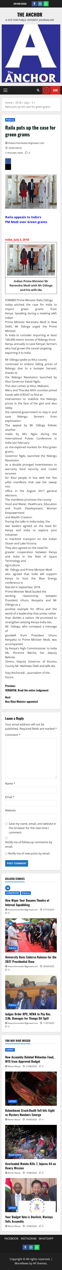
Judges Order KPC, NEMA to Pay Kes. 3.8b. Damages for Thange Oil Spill (28, 1016)
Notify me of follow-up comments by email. (28, 844)
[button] (5, 90)
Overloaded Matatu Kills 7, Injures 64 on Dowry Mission (30, 1165)
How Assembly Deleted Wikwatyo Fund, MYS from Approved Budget (29, 1059)
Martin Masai (14, 1066)
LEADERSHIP (12, 893)
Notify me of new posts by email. (29, 853)
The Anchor (29, 14)
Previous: (27, 688)
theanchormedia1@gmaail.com (26, 143)
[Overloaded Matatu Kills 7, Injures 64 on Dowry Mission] (31, 1142)
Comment (12, 735)
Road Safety (15, 1154)
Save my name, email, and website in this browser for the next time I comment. (32, 828)
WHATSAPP (46, 1238)
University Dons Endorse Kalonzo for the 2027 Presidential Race (30, 959)
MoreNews (22, 1263)
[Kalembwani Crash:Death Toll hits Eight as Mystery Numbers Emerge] (31, 1089)
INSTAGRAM (28, 1238)
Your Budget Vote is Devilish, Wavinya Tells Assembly (29, 1219)
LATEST (10, 1049)
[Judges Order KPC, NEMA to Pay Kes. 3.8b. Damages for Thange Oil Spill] (31, 992)
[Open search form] (38, 90)
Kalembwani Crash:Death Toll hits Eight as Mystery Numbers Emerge (30, 1112)
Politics (10, 119)
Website (10, 810)
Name (10, 783)
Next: (21, 699)
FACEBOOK (11, 1238)
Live (55, 90)
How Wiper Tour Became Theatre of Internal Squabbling (27, 902)
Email (9, 797)
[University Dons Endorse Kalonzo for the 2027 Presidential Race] (31, 935)
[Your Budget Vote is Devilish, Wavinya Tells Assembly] (31, 1195)
